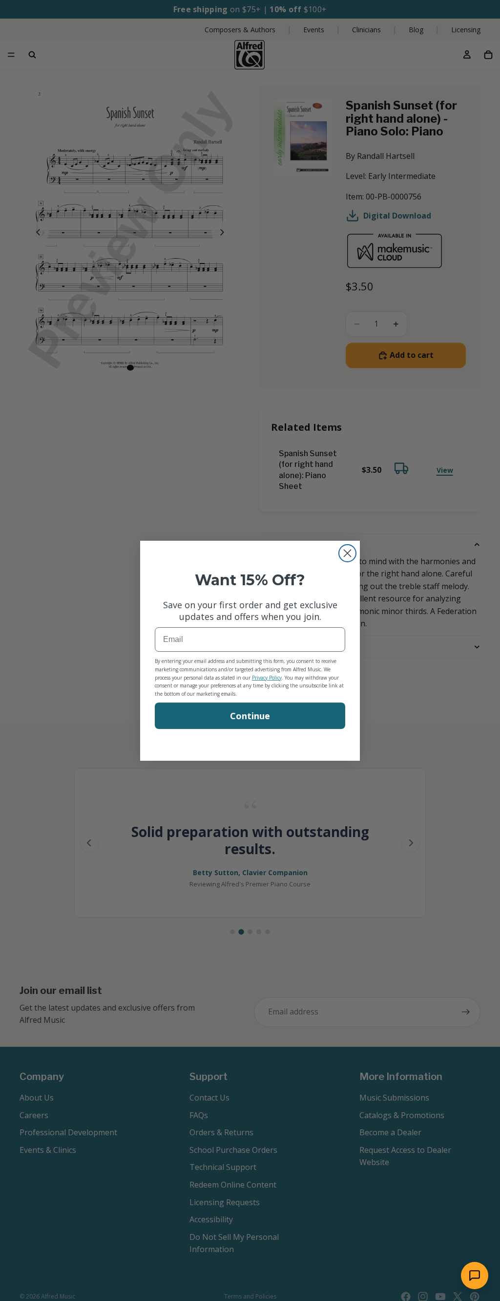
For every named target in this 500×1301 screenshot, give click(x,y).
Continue (250, 716)
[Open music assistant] (474, 1275)
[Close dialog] (347, 553)
